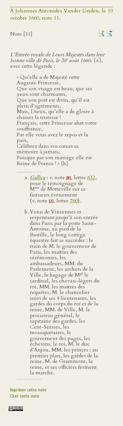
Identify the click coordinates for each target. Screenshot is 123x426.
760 (74, 200)
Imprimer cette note (28, 390)
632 (91, 177)
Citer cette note (24, 396)
